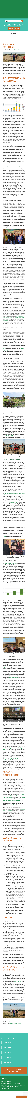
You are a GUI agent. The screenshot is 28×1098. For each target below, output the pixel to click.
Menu (15, 33)
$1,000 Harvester (8, 1042)
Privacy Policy (6, 1081)
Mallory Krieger (17, 1023)
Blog (10, 1022)
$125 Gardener (7, 1057)
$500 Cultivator (7, 1047)
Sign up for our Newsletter (14, 1070)
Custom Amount (7, 1062)
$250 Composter (7, 1052)
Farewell (11, 1023)
